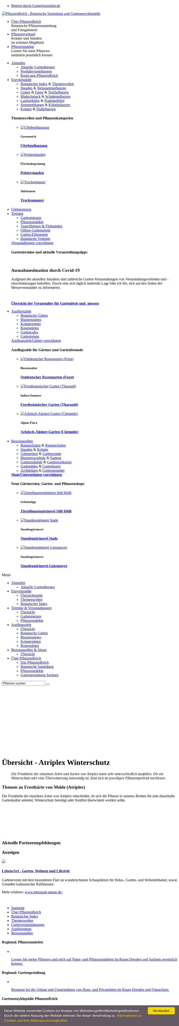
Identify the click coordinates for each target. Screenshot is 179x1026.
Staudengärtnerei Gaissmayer (44, 566)
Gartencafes (29, 332)
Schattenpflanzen (57, 96)
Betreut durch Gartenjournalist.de (35, 6)
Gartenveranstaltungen (27, 925)
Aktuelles (18, 63)
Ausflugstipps (21, 929)
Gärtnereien (29, 454)
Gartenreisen (30, 336)
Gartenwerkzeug (59, 462)
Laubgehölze (30, 101)
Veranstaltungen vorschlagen (32, 243)
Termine (17, 213)
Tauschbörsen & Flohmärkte (41, 226)
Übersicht (28, 612)
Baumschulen (31, 445)
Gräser (25, 92)
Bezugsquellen (22, 441)
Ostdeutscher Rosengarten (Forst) (47, 377)
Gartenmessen (31, 218)
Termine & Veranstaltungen (31, 608)
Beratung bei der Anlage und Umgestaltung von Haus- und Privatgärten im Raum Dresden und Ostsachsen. (90, 990)
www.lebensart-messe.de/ (43, 892)
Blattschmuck (31, 96)
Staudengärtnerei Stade (39, 538)
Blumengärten (31, 320)
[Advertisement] (89, 720)
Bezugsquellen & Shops (29, 650)
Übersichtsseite (32, 595)
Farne (39, 92)
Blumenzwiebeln (33, 458)
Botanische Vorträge (35, 239)
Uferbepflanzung (34, 146)
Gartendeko (29, 466)
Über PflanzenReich (26, 22)
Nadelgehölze (54, 101)
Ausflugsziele (21, 311)
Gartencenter (51, 454)
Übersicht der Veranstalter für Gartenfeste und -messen (55, 303)
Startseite (17, 908)
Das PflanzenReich (35, 662)
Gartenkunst (51, 466)
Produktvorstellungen (36, 71)
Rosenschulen (55, 445)
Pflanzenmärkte (22, 47)
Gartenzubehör (31, 462)
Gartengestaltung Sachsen (40, 675)
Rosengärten (30, 328)
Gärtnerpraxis (21, 209)
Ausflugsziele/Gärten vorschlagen (36, 341)
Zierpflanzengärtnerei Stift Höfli (46, 511)
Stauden (26, 88)
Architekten (29, 470)
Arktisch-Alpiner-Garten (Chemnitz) (49, 432)
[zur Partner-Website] (4, 862)
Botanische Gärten (34, 315)
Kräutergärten (31, 324)
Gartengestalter (53, 470)
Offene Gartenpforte (35, 230)
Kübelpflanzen (59, 105)
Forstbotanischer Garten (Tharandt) (49, 405)
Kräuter (26, 109)
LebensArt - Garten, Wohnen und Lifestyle (36, 871)
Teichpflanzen (58, 92)
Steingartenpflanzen (51, 88)
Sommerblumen (32, 105)
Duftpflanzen (46, 109)
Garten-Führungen (34, 234)
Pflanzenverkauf (23, 34)
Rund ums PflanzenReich (39, 75)
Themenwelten (63, 84)
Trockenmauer (32, 200)
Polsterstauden (32, 173)
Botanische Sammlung (37, 667)
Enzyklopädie (21, 80)
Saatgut (55, 458)
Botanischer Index (34, 84)
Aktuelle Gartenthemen (38, 67)
